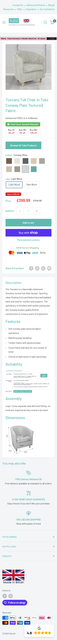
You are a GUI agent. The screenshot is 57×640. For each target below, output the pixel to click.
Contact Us (18, 5)
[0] (52, 22)
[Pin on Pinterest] (37, 268)
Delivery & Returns (36, 5)
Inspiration (31, 9)
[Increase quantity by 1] (36, 211)
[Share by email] (49, 268)
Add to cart (28, 222)
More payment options (28, 239)
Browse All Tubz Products (23, 145)
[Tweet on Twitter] (43, 268)
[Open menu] (4, 22)
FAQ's (20, 9)
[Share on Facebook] (31, 268)
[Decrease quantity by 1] (20, 211)
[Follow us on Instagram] (10, 596)
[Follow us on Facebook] (4, 596)
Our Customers (47, 9)
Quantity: (10, 211)
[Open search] (45, 22)
